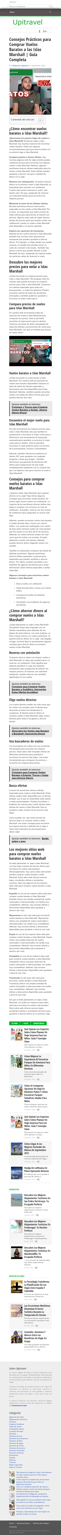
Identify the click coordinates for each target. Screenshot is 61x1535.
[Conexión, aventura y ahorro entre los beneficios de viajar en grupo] (16, 1343)
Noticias (12, 1460)
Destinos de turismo (17, 1448)
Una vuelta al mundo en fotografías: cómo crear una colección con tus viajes (32, 1506)
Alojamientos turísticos (18, 1419)
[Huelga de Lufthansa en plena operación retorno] (16, 1178)
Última (15, 1023)
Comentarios (38, 1023)
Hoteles (12, 1457)
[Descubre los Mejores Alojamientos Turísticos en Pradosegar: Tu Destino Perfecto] (16, 1232)
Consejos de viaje (16, 1431)
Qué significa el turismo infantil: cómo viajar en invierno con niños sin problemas (33, 1501)
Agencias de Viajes (16, 1276)
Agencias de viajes (16, 1417)
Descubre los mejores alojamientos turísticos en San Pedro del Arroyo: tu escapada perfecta (37, 1199)
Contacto (13, 2)
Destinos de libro (16, 1441)
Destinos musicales (17, 1450)
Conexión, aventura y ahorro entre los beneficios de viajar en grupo (35, 1336)
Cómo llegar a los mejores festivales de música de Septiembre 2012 (35, 1148)
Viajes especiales (16, 1465)
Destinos (12, 1433)
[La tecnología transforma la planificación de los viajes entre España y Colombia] (16, 1292)
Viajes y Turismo (15, 1467)
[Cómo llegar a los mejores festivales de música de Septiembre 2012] (16, 1154)
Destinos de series (16, 1445)
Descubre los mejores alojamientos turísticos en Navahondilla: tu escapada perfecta (37, 1252)
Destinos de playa (16, 1443)
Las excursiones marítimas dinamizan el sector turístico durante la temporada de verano (37, 1310)
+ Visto (25, 1023)
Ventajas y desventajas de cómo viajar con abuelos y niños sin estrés (33, 1512)
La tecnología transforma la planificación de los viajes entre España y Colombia (36, 1286)
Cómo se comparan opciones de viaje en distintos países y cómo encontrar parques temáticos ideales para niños (36, 1093)
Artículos (12, 1422)
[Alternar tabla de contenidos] (39, 120)
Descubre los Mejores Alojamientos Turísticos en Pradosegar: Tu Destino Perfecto (37, 1226)
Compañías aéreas (16, 1429)
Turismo (12, 1462)
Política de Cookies (41, 1523)
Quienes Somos (23, 1523)
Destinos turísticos (16, 1453)
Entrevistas (14, 1189)
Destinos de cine (15, 1436)
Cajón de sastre (15, 1426)
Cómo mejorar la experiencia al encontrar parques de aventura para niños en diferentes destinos (37, 1062)
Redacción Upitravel (20, 66)
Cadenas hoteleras (16, 1424)
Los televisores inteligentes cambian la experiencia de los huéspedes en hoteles (32, 1495)
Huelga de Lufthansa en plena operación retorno (36, 1169)
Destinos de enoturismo (18, 1438)
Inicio (11, 1523)
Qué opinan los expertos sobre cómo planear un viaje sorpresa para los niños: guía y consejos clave (36, 1035)
